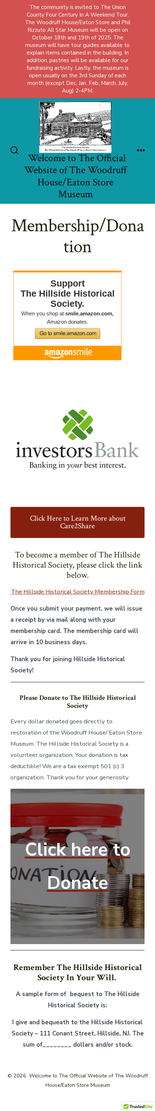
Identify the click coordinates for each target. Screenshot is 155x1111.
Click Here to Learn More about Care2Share (77, 522)
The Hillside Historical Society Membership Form (78, 591)
